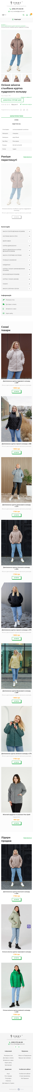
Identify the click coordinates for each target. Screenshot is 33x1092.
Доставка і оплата (11, 304)
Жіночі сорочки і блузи (16, 288)
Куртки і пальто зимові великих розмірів (16, 269)
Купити (16, 217)
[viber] (29, 926)
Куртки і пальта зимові (16, 279)
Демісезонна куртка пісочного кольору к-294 (16, 568)
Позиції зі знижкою (16, 260)
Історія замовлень (24, 1076)
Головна (3, 24)
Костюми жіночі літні (16, 236)
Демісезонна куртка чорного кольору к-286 (16, 444)
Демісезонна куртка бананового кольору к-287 (16, 691)
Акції (8, 1073)
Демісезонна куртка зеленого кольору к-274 (16, 753)
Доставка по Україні (8, 1083)
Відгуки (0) (16, 124)
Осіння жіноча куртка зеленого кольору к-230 (16, 1011)
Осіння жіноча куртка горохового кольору (16, 952)
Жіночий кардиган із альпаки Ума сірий (16, 814)
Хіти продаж (8, 1076)
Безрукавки (16, 241)
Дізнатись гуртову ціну (12, 100)
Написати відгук (27, 104)
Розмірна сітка (10, 300)
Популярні (8, 1078)
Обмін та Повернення (24, 1055)
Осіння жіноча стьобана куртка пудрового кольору (16, 209)
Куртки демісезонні (16, 245)
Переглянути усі (27, 157)
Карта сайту (9, 313)
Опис (16, 120)
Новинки (8, 1081)
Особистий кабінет (24, 1073)
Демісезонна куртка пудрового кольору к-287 (16, 382)
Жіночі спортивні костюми (16, 255)
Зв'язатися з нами (11, 309)
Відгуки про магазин (25, 1058)
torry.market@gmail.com (17, 11)
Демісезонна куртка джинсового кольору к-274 (16, 505)
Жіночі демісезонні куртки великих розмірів (16, 250)
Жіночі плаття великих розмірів (16, 231)
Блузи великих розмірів (16, 274)
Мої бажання (25, 1078)
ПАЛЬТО (16, 284)
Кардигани (16, 265)
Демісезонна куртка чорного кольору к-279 (16, 630)
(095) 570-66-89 (17, 9)
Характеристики (16, 116)
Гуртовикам (8, 1065)
